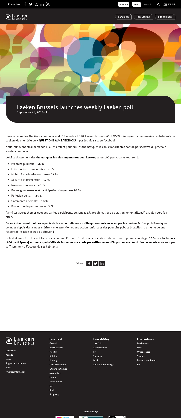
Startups (141, 356)
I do (165, 16)
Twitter (31, 3)
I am (123, 16)
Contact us (14, 4)
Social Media (55, 381)
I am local (55, 339)
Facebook (25, 3)
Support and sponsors (16, 363)
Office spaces (143, 351)
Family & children (57, 364)
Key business (143, 343)
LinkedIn (42, 3)
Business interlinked (146, 360)
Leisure (52, 377)
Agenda (123, 4)
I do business (145, 339)
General (53, 343)
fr (169, 4)
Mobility (53, 351)
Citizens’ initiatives (58, 368)
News (136, 4)
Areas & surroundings (103, 364)
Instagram (36, 3)
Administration (56, 347)
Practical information (15, 371)
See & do (97, 343)
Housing (53, 360)
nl (173, 4)
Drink (51, 389)
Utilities (53, 356)
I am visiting (101, 339)
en (165, 4)
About (8, 367)
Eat (50, 385)
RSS (48, 3)
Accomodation (100, 347)
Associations (55, 373)
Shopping (54, 394)
